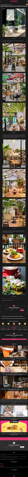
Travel (17, 357)
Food (15, 432)
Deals (13, 432)
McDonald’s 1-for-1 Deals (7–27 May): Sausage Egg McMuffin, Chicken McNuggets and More (14, 434)
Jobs (10, 474)
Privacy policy (19, 474)
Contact (12, 474)
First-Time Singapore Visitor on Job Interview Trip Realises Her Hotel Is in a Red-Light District (14, 419)
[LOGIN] (27, 1)
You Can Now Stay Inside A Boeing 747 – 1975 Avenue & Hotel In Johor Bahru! (14, 359)
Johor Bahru (11, 357)
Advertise (15, 474)
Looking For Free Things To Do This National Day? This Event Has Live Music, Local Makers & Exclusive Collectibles (14, 374)
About (8, 474)
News (14, 357)
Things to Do (16, 372)
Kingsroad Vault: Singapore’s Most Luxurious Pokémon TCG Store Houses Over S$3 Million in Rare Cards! (14, 389)
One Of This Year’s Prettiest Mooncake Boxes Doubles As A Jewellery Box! (14, 404)
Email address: (14, 336)
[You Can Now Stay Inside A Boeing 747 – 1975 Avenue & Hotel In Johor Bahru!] (14, 351)
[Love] (27, 4)
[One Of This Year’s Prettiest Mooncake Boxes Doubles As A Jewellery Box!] (14, 397)
